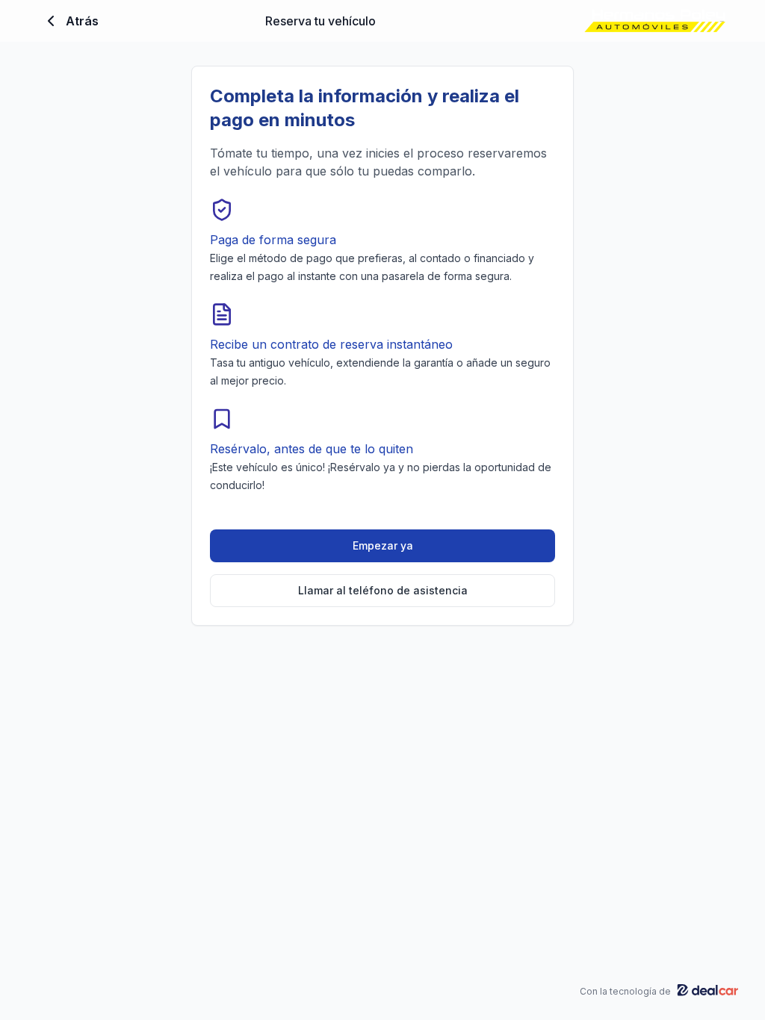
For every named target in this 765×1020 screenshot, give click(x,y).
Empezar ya (383, 545)
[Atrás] (51, 21)
